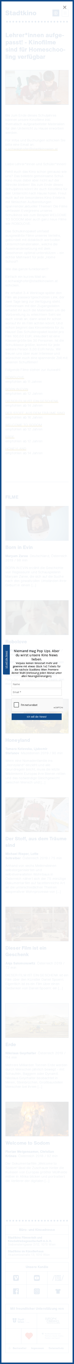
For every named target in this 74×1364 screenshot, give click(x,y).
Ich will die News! (6, 659)
